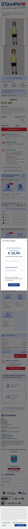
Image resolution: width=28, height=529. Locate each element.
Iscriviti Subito (14, 284)
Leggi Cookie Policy (6, 522)
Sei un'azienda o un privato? (11, 267)
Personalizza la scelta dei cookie (19, 522)
